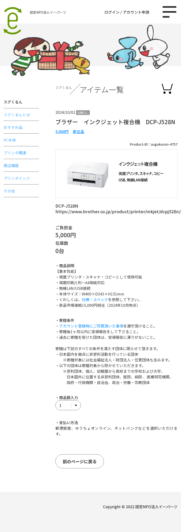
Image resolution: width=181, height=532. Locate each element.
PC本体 (10, 140)
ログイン (111, 12)
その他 (9, 191)
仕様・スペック (95, 299)
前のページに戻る (80, 461)
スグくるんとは (17, 114)
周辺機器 (11, 165)
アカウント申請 (136, 12)
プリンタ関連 (15, 153)
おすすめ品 (13, 127)
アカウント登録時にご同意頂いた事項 (91, 326)
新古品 (78, 131)
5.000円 (62, 131)
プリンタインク (17, 178)
